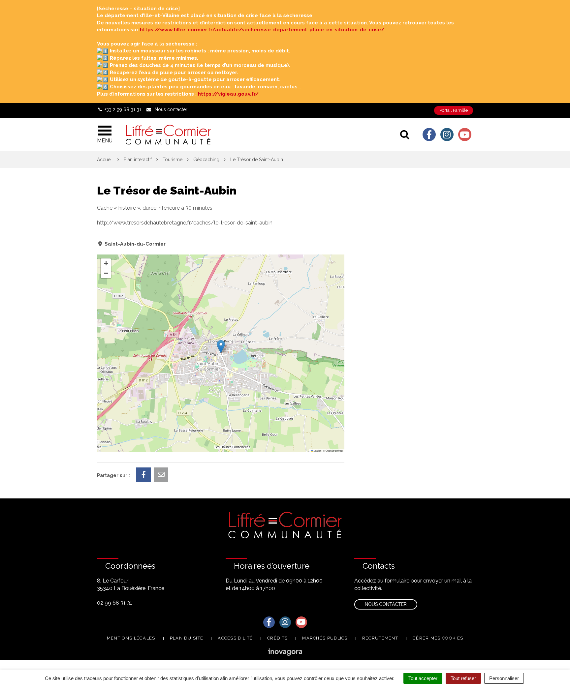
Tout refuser (463, 678)
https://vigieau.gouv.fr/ (228, 94)
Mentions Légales (131, 638)
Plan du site (187, 638)
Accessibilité (235, 638)
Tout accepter (422, 678)
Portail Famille (453, 110)
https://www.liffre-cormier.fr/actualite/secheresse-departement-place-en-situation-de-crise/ (262, 30)
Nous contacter (386, 604)
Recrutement (380, 638)
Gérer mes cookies (438, 638)
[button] (221, 346)
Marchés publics (325, 638)
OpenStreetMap (334, 450)
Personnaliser (504, 678)
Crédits (277, 638)
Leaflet (317, 450)
